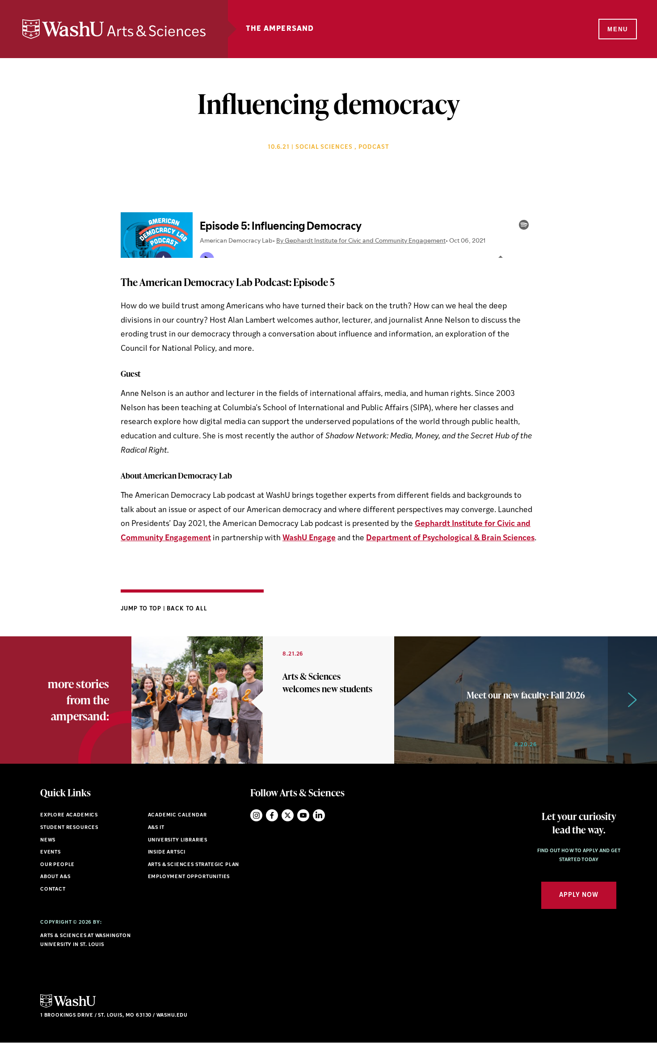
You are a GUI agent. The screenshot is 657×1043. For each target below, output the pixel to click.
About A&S (55, 877)
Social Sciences (324, 147)
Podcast (373, 147)
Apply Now (578, 895)
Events (50, 852)
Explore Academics (69, 815)
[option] (262, 700)
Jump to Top (142, 609)
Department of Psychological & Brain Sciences (450, 538)
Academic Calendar (177, 815)
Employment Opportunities (189, 877)
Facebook (272, 815)
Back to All (187, 609)
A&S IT (156, 827)
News (47, 840)
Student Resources (69, 827)
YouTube (303, 815)
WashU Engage (309, 538)
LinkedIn (319, 815)
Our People (57, 864)
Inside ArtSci (167, 852)
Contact (53, 889)
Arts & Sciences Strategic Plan (194, 864)
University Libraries (178, 840)
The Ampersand (280, 29)
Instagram (256, 815)
